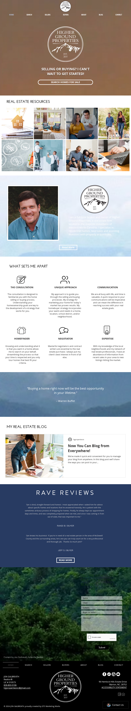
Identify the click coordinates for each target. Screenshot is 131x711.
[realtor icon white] (114, 674)
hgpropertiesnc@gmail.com (17, 688)
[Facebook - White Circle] (104, 674)
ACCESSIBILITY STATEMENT (114, 687)
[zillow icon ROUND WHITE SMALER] (109, 674)
